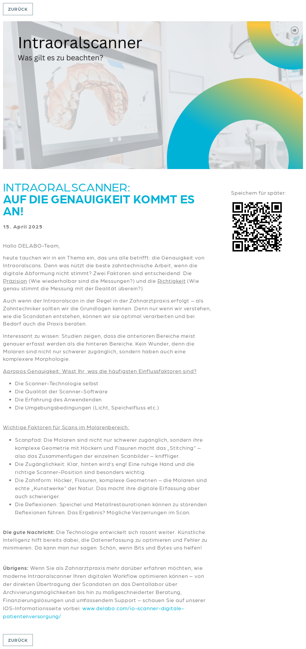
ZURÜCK (18, 9)
